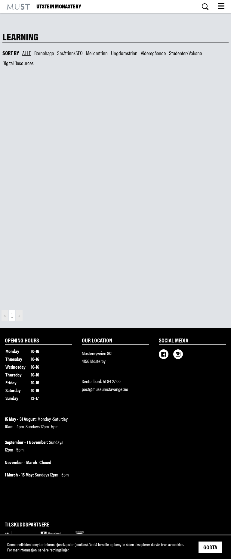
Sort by (10, 53)
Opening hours (22, 340)
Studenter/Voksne (185, 53)
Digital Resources (18, 63)
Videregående (153, 53)
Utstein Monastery (58, 6)
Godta (210, 547)
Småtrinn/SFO (70, 53)
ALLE (26, 53)
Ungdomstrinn (124, 53)
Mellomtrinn (97, 53)
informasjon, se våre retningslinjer (44, 550)
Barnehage (44, 53)
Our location (97, 340)
